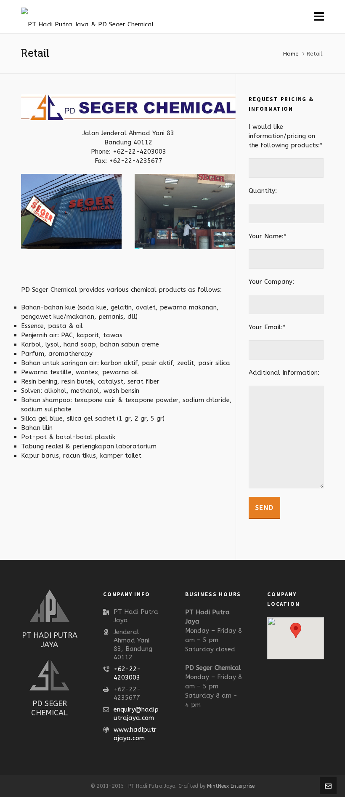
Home (291, 54)
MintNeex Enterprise (231, 786)
